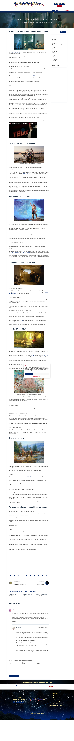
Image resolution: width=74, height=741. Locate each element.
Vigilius (41, 299)
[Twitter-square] (62, 4)
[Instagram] (60, 4)
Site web (38, 663)
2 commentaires (49, 22)
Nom (11, 663)
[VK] (31, 575)
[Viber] (39, 575)
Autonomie (54, 42)
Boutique (53, 12)
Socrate (21, 320)
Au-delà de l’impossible (14, 252)
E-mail (24, 663)
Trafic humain (54, 60)
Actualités (54, 39)
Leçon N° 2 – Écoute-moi (27, 594)
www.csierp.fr (55, 703)
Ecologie (53, 47)
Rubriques (40, 12)
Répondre (46, 627)
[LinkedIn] (23, 575)
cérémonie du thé (37, 356)
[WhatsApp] (43, 575)
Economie (54, 48)
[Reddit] (27, 575)
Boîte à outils (54, 43)
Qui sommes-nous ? (24, 12)
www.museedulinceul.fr (55, 701)
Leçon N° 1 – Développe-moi (17, 52)
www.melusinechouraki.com (55, 705)
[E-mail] (47, 575)
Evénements (54, 51)
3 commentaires (44, 595)
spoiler (34, 75)
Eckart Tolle (32, 355)
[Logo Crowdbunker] (64, 4)
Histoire (53, 52)
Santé (53, 56)
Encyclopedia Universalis (17, 169)
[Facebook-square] (57, 4)
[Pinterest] (19, 575)
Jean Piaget (21, 177)
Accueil (16, 12)
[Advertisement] (29, 557)
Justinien (30, 299)
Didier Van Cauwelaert (26, 252)
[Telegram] (55, 4)
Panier (58, 12)
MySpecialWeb (41, 713)
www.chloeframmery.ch (55, 695)
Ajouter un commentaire (14, 666)
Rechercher (63, 31)
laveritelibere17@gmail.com (18, 699)
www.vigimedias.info (55, 697)
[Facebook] (11, 575)
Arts (53, 40)
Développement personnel (40, 22)
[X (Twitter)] (15, 575)
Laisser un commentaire (14, 676)
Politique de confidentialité (36, 376)
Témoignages (32, 12)
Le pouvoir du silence (12, 594)
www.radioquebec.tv (55, 699)
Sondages (47, 12)
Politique (53, 55)
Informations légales (33, 716)
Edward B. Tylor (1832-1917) (27, 173)
